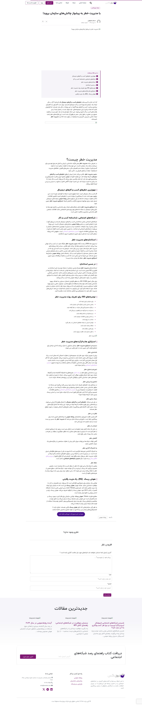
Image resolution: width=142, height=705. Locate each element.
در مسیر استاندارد (91, 85)
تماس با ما (59, 3)
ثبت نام (49, 3)
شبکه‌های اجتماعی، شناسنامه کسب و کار (84, 79)
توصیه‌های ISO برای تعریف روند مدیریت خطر (83, 88)
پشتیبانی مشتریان (76, 681)
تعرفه (67, 3)
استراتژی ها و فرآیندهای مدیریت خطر (85, 91)
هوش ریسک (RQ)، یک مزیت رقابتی (85, 94)
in (46, 21)
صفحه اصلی (82, 3)
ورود (42, 3)
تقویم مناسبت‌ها (31, 3)
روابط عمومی (102, 517)
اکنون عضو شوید (28, 657)
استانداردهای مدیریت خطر (88, 82)
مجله (73, 3)
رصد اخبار (77, 373)
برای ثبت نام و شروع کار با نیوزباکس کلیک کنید (71, 514)
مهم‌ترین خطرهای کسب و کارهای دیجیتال (84, 76)
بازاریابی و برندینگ (76, 684)
